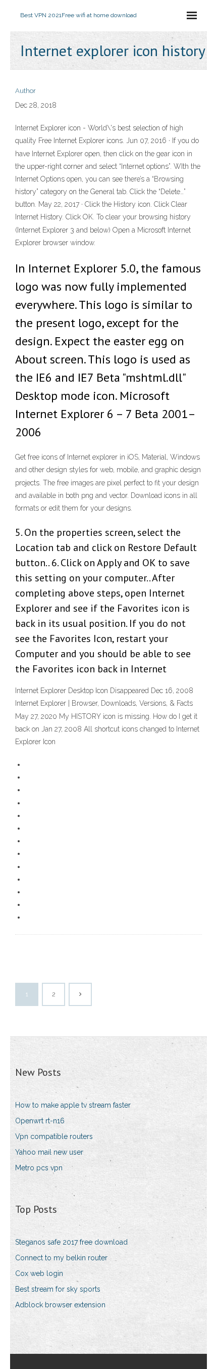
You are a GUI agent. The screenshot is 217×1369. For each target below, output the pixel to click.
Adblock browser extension (60, 1305)
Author (25, 91)
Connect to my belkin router (61, 1258)
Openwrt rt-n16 (40, 1121)
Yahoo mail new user (49, 1152)
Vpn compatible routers (54, 1136)
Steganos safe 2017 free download (71, 1242)
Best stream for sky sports (57, 1289)
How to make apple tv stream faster (73, 1105)
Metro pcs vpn (39, 1168)
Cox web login (39, 1273)
